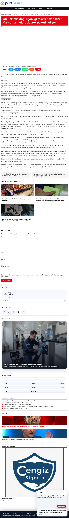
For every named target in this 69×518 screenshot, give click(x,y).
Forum (40, 8)
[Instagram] (14, 312)
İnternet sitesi (5, 266)
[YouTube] (18, 312)
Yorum (3, 237)
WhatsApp (25, 69)
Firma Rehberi (31, 8)
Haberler (3, 14)
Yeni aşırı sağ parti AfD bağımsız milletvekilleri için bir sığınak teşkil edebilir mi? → (49, 175)
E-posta (4, 259)
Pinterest (38, 69)
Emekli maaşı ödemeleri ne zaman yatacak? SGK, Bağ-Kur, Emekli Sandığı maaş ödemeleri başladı (29, 406)
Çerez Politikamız (30, 515)
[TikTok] (23, 312)
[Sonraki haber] (63, 323)
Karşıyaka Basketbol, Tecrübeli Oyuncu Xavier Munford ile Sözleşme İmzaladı (24, 401)
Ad (2, 253)
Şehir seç (7, 297)
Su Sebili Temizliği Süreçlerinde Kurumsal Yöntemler (17, 404)
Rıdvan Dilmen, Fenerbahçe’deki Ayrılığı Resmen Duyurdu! (18, 402)
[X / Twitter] (9, 312)
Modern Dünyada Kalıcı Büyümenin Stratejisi (15, 408)
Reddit (31, 69)
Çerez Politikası (50, 8)
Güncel (9, 14)
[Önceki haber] (60, 323)
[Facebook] (4, 312)
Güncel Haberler (19, 8)
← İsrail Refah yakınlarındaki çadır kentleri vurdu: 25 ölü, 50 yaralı (15, 175)
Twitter (11, 69)
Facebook (17, 69)
